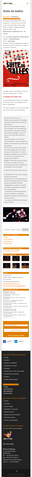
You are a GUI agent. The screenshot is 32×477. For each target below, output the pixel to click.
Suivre (9, 341)
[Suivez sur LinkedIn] (15, 341)
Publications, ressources (11, 409)
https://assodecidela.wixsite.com (11, 283)
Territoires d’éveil (9, 412)
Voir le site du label (8, 444)
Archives (6, 376)
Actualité (6, 360)
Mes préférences (8, 241)
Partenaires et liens (9, 417)
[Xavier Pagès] (6, 258)
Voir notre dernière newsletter (16, 335)
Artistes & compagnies (10, 363)
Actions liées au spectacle (11, 374)
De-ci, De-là (6, 16)
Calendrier (7, 368)
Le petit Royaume (8, 239)
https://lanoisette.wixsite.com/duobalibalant (14, 286)
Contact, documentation (11, 379)
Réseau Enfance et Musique (12, 414)
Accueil (6, 357)
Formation (7, 403)
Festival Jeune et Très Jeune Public (14, 371)
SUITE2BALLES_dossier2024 (11, 250)
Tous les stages (8, 406)
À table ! (6, 237)
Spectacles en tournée (10, 365)
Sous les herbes (8, 243)
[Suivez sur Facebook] (4, 341)
